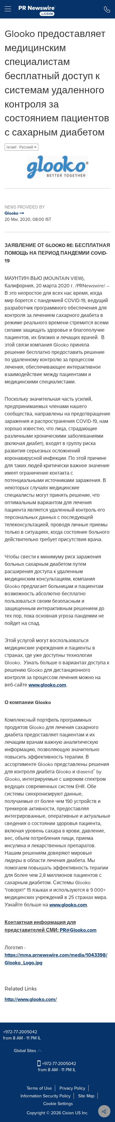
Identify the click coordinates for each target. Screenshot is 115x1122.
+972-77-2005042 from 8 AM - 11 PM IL (57, 1066)
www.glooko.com (47, 684)
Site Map (86, 1096)
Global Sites (25, 1050)
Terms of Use (39, 1088)
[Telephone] (107, 9)
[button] (57, 167)
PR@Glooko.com (78, 930)
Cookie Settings (58, 1103)
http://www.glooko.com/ (31, 999)
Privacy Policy (72, 1088)
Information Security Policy (46, 1096)
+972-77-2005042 (20, 1032)
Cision (68, 1113)
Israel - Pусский (20, 147)
